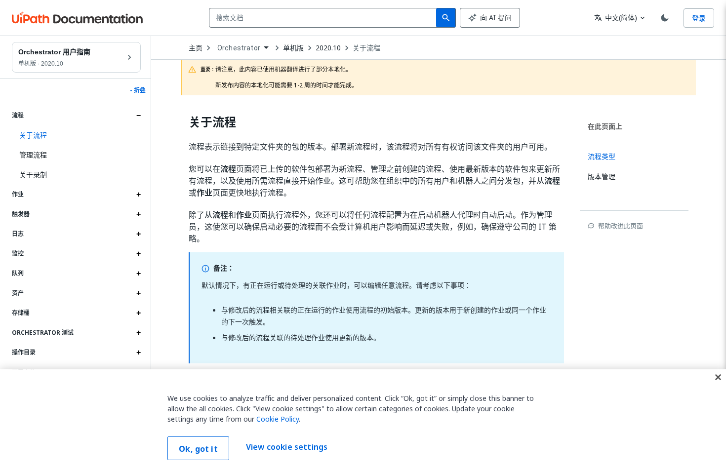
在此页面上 (605, 126)
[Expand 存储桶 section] (138, 313)
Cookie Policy (277, 419)
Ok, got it (198, 449)
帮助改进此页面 (620, 226)
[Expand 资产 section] (138, 293)
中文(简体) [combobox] (615, 17)
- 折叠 (138, 90)
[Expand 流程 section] (138, 115)
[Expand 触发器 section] (138, 214)
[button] (76, 135)
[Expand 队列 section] (138, 273)
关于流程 (366, 47)
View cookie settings (286, 447)
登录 (699, 18)
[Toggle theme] (665, 18)
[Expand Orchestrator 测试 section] (138, 332)
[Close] (718, 377)
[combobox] (324, 18)
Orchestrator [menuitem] (238, 48)
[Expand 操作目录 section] (138, 352)
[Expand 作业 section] (138, 194)
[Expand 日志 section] (138, 234)
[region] (363, 420)
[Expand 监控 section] (138, 253)
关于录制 (33, 174)
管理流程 (33, 155)
